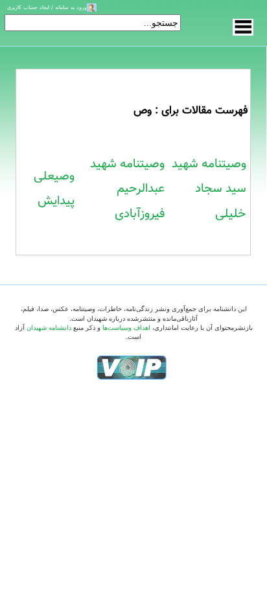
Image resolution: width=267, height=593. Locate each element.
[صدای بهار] (131, 367)
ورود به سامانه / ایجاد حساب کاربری (47, 7)
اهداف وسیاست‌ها (126, 327)
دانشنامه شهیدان (49, 327)
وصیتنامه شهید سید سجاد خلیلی (209, 189)
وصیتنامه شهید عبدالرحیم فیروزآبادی (127, 189)
